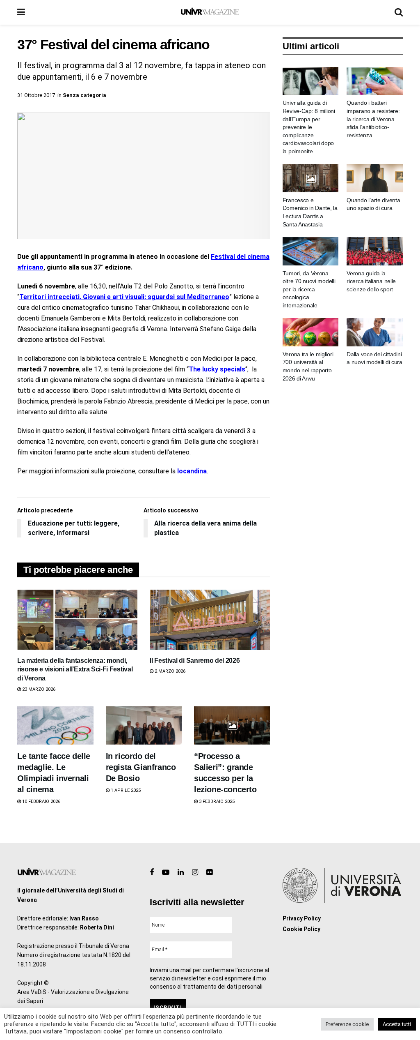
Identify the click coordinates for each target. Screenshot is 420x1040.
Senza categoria (84, 95)
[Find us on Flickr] (209, 872)
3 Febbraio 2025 (216, 801)
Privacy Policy (302, 918)
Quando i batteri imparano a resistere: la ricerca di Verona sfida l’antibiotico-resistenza (373, 118)
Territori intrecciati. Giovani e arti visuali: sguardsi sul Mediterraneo (124, 297)
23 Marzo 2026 (38, 689)
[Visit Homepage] (209, 12)
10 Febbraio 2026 (40, 801)
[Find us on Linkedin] (181, 872)
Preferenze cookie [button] (347, 1024)
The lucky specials (217, 369)
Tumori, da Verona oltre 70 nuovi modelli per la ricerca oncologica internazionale (309, 289)
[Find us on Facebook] (152, 872)
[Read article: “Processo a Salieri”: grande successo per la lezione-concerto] (232, 725)
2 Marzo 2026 (169, 671)
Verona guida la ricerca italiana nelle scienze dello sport (371, 281)
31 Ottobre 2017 (36, 95)
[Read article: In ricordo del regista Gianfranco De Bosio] (144, 725)
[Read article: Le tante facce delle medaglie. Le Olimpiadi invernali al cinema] (55, 725)
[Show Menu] (21, 12)
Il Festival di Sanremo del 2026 (195, 660)
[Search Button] (399, 12)
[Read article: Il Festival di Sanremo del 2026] (210, 620)
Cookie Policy (301, 929)
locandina (192, 471)
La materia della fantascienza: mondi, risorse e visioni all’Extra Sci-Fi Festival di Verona (74, 669)
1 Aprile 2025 (125, 790)
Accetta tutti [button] (397, 1024)
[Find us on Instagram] (195, 872)
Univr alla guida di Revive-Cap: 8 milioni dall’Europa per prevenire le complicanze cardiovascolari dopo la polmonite (309, 127)
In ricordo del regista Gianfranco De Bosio (141, 767)
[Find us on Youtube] (165, 872)
